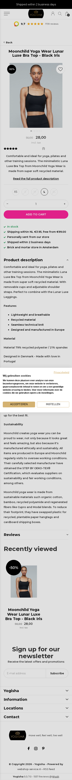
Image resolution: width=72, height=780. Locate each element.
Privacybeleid (61, 372)
